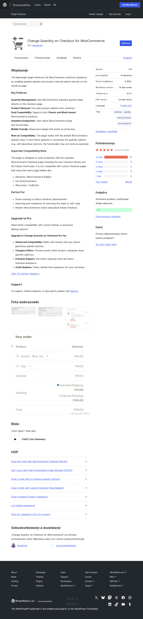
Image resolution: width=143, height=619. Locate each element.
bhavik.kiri (37, 45)
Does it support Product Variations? (29, 496)
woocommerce (124, 123)
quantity (127, 112)
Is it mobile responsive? (23, 505)
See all (128, 181)
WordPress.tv (68, 585)
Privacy (14, 585)
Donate (89, 581)
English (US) (126, 105)
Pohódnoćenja (42, 57)
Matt (113, 577)
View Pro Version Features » (25, 273)
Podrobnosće (21, 57)
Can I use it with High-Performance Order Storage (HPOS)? (41, 470)
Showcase (41, 572)
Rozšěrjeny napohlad (106, 131)
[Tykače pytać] (41, 24)
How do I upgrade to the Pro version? (30, 514)
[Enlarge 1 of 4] (32, 310)
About (14, 572)
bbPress (115, 581)
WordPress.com (118, 572)
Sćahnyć (126, 43)
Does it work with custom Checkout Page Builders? (37, 488)
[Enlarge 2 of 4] (59, 310)
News (13, 577)
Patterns (40, 585)
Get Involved (91, 572)
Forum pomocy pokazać (108, 216)
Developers (66, 581)
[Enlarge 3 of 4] (85, 310)
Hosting (14, 581)
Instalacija (61, 57)
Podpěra (127, 57)
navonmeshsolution (66, 545)
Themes (39, 577)
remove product (124, 118)
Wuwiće (77, 57)
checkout (118, 112)
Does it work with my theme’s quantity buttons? (35, 479)
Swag (89, 585)
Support (74, 291)
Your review (102, 181)
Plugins (39, 581)
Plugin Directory (18, 14)
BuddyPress (116, 585)
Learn (63, 572)
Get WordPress (130, 5)
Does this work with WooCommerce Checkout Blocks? (39, 461)
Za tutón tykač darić (106, 244)
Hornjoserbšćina (45, 601)
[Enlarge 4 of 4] (85, 334)
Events (88, 577)
